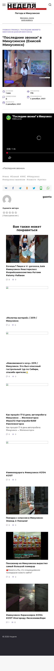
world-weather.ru (27, 20)
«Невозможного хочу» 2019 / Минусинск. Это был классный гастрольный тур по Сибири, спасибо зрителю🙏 (23, 368)
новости (32, 180)
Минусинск (34, 176)
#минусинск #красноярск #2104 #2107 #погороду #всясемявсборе (26, 616)
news (6, 176)
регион (42, 180)
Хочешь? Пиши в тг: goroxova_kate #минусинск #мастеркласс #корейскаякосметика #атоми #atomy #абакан (25, 271)
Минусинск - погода (27, 18)
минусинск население (14, 180)
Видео (9, 82)
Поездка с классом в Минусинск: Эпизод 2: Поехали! (24, 519)
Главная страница (11, 30)
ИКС (24, 176)
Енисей (15, 176)
